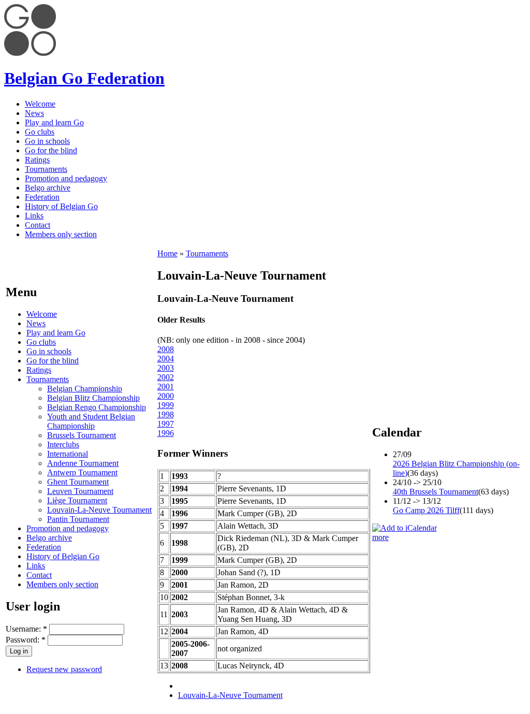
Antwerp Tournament (82, 472)
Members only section (61, 234)
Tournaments (46, 169)
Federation (42, 197)
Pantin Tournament (78, 519)
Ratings (37, 159)
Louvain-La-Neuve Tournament (99, 509)
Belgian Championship (84, 388)
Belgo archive (47, 187)
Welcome (40, 103)
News (34, 113)
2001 (165, 386)
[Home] (30, 53)
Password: (26, 639)
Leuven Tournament (80, 491)
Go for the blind (51, 150)
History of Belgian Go (61, 206)
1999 (165, 405)
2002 (165, 377)
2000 (165, 395)
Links (34, 215)
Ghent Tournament (78, 481)
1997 (165, 423)
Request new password (64, 669)
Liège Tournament (77, 500)
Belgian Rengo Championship (96, 407)
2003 (165, 367)
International (67, 453)
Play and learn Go (54, 122)
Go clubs (39, 131)
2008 (165, 349)
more (380, 537)
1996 (165, 433)
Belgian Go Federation (84, 78)
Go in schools (47, 141)
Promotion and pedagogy (66, 178)
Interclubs (63, 444)
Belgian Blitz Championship (93, 398)
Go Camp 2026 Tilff (426, 510)
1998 (165, 414)
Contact (37, 225)
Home (167, 253)
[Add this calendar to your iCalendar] (404, 527)
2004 (165, 358)
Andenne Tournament (83, 463)
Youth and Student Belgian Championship (91, 421)
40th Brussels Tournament (435, 491)
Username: (26, 628)
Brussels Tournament (81, 435)
